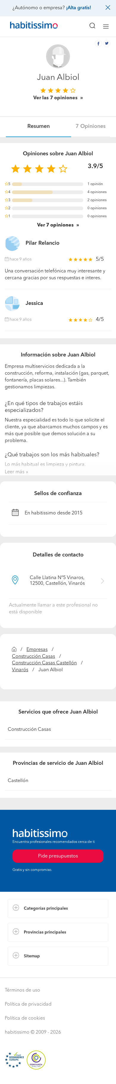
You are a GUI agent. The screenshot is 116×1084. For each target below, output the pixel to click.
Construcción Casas (33, 656)
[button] (58, 908)
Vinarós (20, 670)
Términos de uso (22, 990)
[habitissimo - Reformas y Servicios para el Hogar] (27, 26)
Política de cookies (25, 1018)
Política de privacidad (28, 1004)
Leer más (14, 472)
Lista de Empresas (27, 971)
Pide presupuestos (58, 1074)
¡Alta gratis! (78, 8)
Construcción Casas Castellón (44, 663)
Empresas (37, 649)
